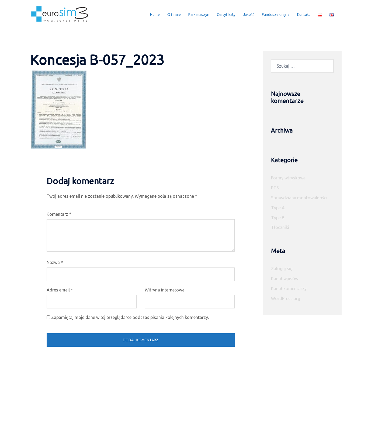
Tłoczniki (280, 227)
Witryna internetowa (165, 289)
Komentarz (59, 214)
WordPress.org (285, 298)
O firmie (174, 14)
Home (155, 14)
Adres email (60, 289)
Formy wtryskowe (288, 177)
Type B (277, 217)
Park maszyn (198, 14)
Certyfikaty (226, 14)
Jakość (248, 14)
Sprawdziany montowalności (299, 197)
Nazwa (55, 262)
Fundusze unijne (276, 14)
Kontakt (303, 14)
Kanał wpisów (284, 278)
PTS (275, 187)
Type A (278, 207)
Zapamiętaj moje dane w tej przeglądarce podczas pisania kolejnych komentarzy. (130, 317)
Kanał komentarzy (289, 288)
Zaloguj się (282, 268)
